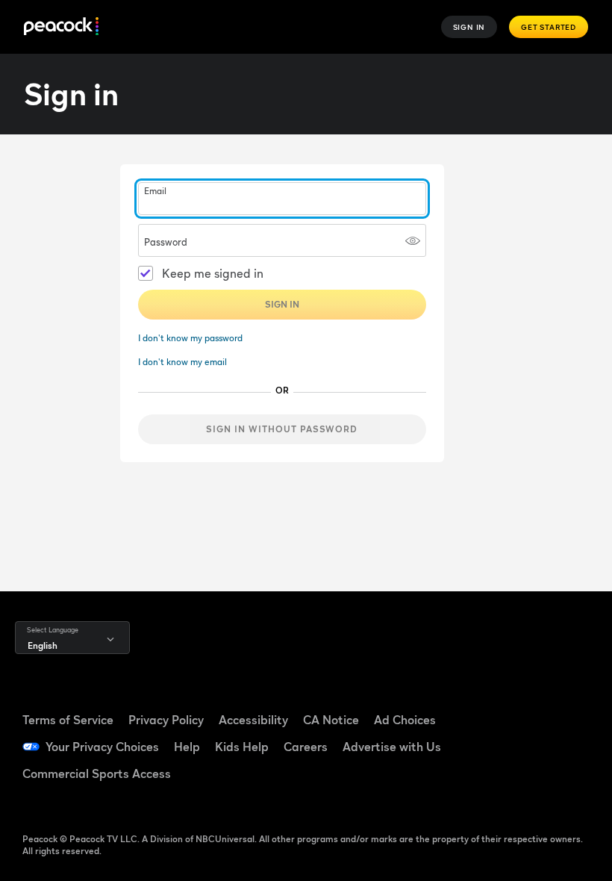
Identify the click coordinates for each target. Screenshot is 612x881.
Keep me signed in (212, 273)
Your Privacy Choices (102, 747)
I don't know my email (182, 361)
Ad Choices (405, 719)
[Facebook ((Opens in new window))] (524, 703)
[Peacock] (61, 27)
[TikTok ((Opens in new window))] (563, 703)
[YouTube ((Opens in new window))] (524, 745)
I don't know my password (190, 337)
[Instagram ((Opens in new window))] (563, 745)
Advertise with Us (392, 746)
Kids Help (242, 746)
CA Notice (331, 719)
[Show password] (412, 240)
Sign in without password (281, 429)
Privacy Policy (166, 719)
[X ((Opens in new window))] (524, 787)
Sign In (469, 26)
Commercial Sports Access (96, 773)
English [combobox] (42, 645)
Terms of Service (67, 719)
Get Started (548, 26)
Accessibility (253, 719)
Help (187, 746)
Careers (306, 746)
